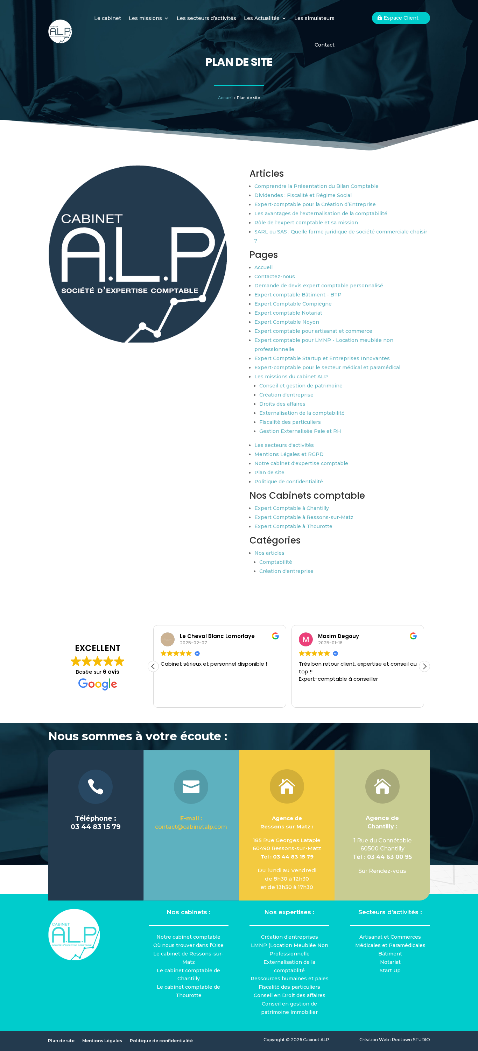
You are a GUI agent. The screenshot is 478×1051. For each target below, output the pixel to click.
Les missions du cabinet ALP (291, 376)
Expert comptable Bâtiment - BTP (298, 295)
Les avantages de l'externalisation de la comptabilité (320, 213)
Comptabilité (275, 562)
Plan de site (269, 472)
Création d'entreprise (286, 395)
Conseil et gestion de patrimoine (301, 386)
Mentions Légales (102, 1040)
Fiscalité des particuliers (290, 422)
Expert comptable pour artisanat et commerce (313, 331)
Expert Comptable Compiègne (293, 304)
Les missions (145, 18)
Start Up (390, 970)
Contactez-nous (274, 276)
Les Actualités (262, 18)
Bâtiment (390, 954)
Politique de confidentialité (288, 481)
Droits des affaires (282, 404)
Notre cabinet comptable (188, 937)
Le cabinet (107, 18)
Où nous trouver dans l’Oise (188, 945)
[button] (424, 666)
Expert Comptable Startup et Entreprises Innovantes (322, 358)
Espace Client (401, 18)
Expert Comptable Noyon (286, 322)
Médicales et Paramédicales (390, 945)
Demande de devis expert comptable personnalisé (318, 285)
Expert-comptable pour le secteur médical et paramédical (327, 367)
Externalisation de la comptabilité (302, 413)
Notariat (390, 962)
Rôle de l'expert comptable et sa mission (306, 222)
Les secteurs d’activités (206, 18)
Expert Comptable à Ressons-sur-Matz (303, 517)
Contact (325, 45)
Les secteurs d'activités (284, 445)
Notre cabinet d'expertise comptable (301, 463)
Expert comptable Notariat (288, 313)
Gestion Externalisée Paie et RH (300, 431)
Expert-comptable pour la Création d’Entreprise (315, 204)
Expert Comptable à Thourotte (293, 526)
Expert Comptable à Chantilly (291, 508)
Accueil (225, 97)
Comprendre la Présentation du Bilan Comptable (316, 186)
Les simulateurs (314, 18)
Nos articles (269, 553)
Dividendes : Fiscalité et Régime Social (303, 195)
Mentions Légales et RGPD (289, 454)
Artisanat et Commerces (390, 937)
